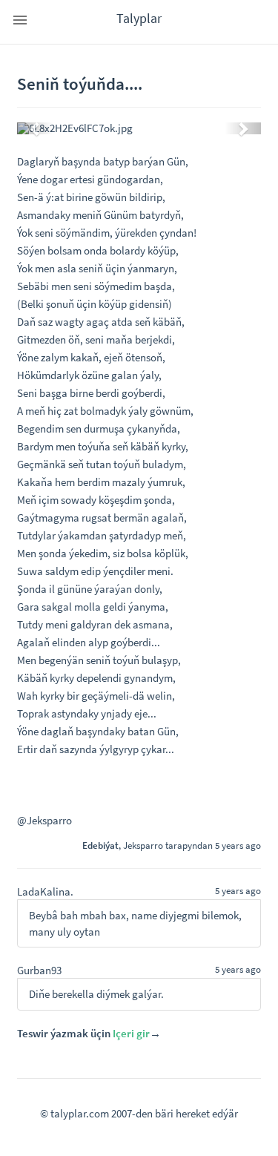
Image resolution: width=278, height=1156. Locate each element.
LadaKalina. (45, 891)
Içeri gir (131, 1033)
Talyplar (139, 18)
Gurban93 (39, 970)
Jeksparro (143, 845)
